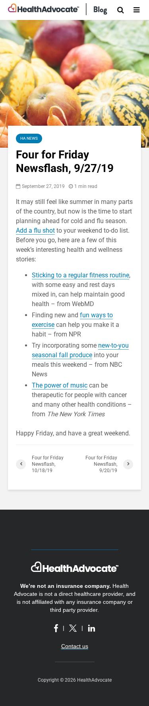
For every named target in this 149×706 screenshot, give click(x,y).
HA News (29, 138)
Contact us (74, 646)
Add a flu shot (35, 230)
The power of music (59, 385)
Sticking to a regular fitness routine (80, 275)
